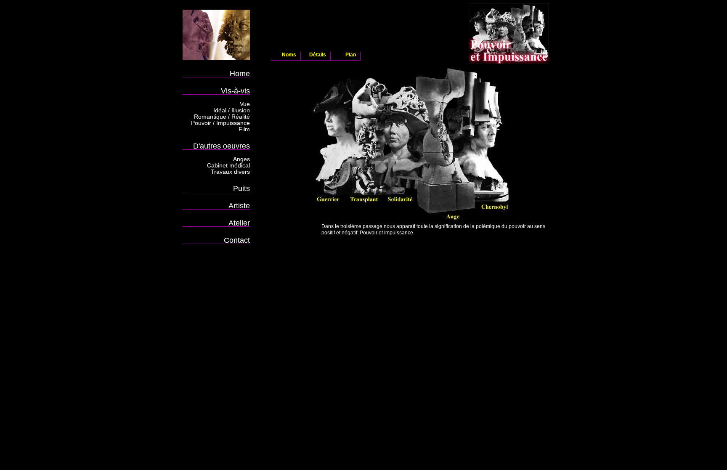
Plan (350, 55)
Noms (289, 55)
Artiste (239, 206)
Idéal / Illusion (231, 110)
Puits (241, 188)
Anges (241, 159)
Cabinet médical (228, 165)
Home (240, 73)
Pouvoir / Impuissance (220, 122)
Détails (317, 55)
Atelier (239, 223)
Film (244, 129)
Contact (237, 240)
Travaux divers (230, 171)
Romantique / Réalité (222, 116)
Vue (245, 104)
